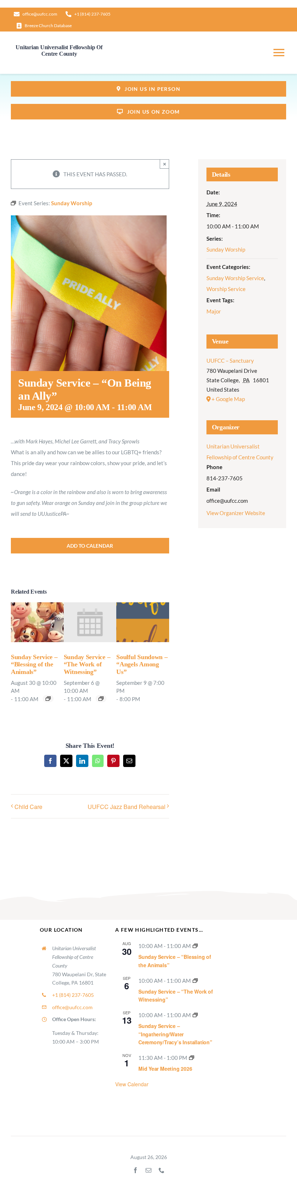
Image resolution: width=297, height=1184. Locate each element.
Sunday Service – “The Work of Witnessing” (87, 664)
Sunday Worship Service (235, 278)
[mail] (148, 1170)
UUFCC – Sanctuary (230, 360)
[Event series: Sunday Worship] (48, 698)
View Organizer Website (235, 513)
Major (213, 311)
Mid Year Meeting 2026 (165, 1068)
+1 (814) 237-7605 (73, 995)
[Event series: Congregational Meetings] (191, 1057)
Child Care (28, 806)
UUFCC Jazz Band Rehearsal (127, 806)
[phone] (161, 1170)
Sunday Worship (225, 249)
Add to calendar (90, 546)
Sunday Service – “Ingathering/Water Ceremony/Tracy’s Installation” (175, 1034)
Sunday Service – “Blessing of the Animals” (34, 664)
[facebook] (135, 1170)
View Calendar (131, 1084)
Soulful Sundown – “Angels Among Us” (141, 664)
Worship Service (226, 289)
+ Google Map (228, 399)
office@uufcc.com (72, 1007)
